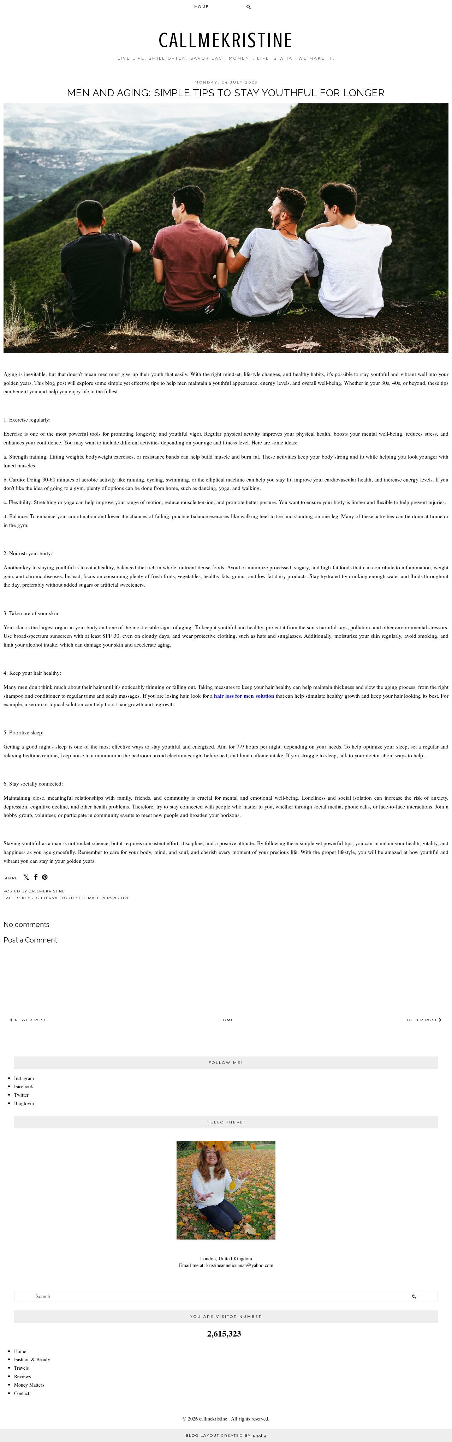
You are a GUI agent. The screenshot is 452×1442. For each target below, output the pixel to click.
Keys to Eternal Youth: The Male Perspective (76, 898)
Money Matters (29, 1384)
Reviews (22, 1376)
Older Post (423, 1020)
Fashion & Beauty (32, 1359)
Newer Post (29, 1020)
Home (201, 6)
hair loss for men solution (244, 695)
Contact (21, 1393)
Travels (21, 1367)
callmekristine (226, 40)
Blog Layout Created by (226, 1435)
